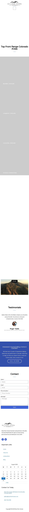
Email (2, 385)
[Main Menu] (14, 8)
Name (2, 379)
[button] (8, 83)
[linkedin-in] (5, 439)
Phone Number (4, 390)
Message (3, 396)
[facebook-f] (3, 439)
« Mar (7, 482)
